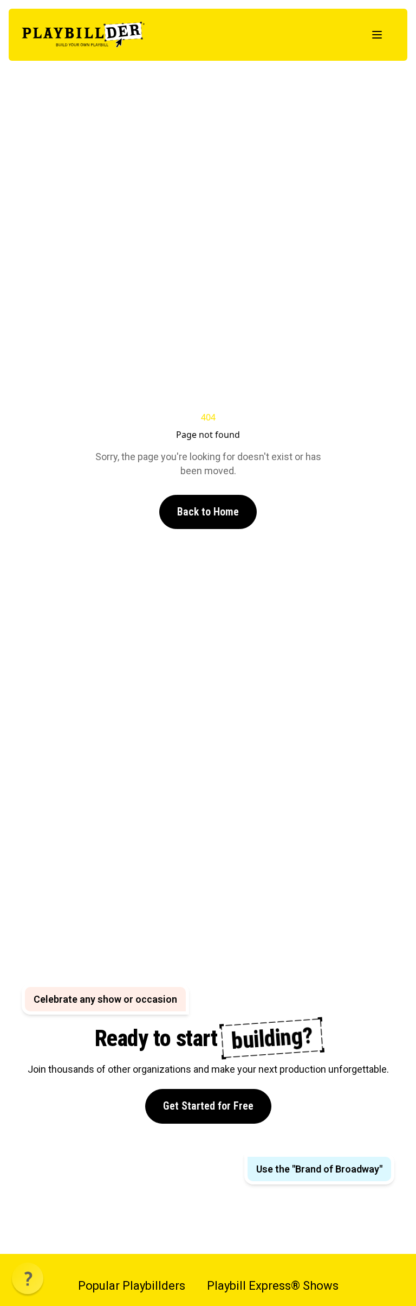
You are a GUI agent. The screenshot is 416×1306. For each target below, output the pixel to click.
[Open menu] (377, 35)
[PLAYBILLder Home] (83, 35)
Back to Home (208, 511)
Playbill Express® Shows (273, 1285)
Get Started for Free (208, 1105)
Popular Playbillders (131, 1285)
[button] (27, 1278)
